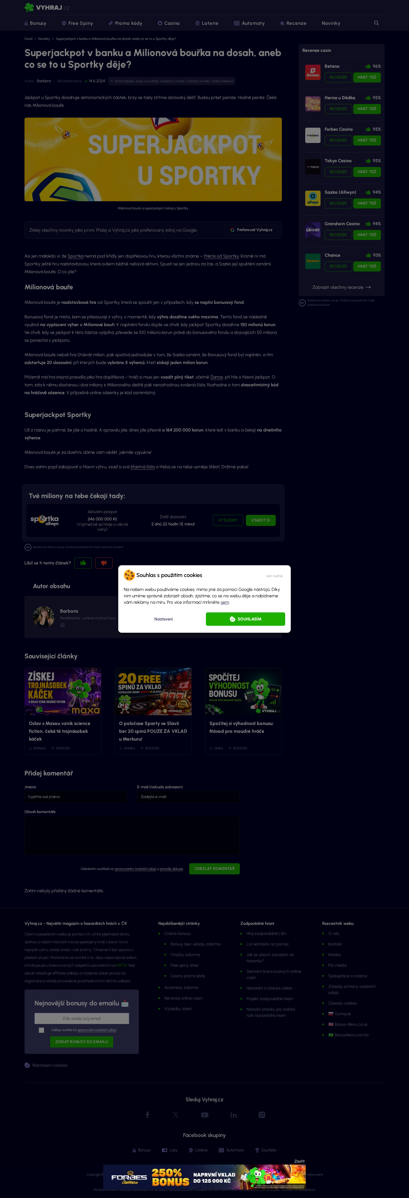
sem (225, 602)
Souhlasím (250, 619)
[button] (274, 575)
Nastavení (163, 619)
